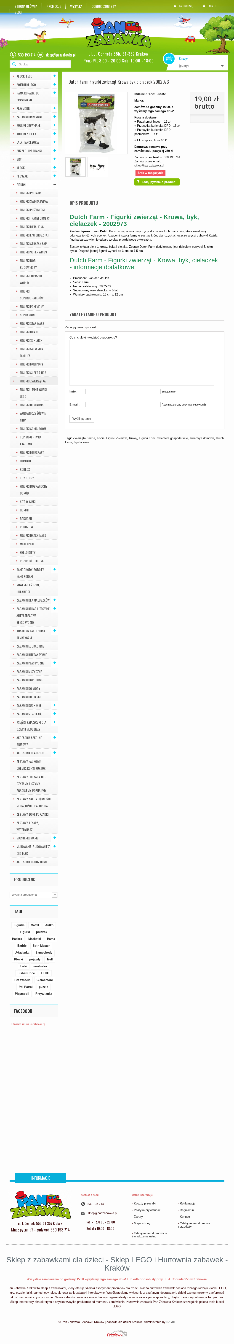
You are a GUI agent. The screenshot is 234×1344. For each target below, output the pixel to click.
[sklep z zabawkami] (40, 1204)
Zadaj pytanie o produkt (158, 182)
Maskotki (34, 939)
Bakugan (26, 518)
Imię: (73, 391)
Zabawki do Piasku (29, 696)
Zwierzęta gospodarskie (172, 438)
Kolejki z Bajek (26, 133)
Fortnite (26, 460)
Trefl (50, 959)
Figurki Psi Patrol (32, 192)
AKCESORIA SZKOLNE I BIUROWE (29, 741)
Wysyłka (76, 6)
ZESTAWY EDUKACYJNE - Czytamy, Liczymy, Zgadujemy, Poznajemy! (31, 783)
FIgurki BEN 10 (29, 331)
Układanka (22, 952)
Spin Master (41, 945)
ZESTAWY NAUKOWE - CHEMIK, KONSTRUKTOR (30, 765)
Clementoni (45, 980)
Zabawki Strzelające (30, 713)
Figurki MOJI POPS (31, 364)
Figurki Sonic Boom (33, 428)
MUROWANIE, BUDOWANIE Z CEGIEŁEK (33, 850)
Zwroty (138, 1216)
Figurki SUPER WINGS (33, 252)
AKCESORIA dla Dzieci (30, 752)
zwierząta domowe (202, 438)
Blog (18, 12)
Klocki (20, 167)
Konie (100, 438)
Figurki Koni (147, 438)
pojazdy (34, 959)
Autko (49, 925)
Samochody (43, 952)
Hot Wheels (22, 980)
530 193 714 (172, 157)
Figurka (19, 925)
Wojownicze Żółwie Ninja (33, 416)
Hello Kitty (27, 552)
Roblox (25, 469)
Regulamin (187, 1210)
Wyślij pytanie (81, 418)
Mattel (35, 925)
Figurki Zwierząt (116, 438)
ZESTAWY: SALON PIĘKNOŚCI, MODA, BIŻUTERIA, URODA (33, 802)
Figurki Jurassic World (31, 279)
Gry (18, 159)
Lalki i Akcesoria (27, 142)
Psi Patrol (26, 987)
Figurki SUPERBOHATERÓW (31, 294)
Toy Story (27, 477)
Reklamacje (187, 1203)
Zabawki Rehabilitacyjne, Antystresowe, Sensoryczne (33, 615)
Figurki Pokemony (32, 306)
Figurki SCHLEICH (31, 340)
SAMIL (171, 1322)
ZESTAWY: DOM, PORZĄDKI (32, 814)
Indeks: (139, 94)
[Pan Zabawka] (120, 32)
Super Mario (28, 314)
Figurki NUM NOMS (31, 404)
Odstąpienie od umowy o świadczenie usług (149, 1234)
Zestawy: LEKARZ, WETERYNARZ (27, 826)
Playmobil (22, 993)
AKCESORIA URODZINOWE (31, 861)
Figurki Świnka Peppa (34, 201)
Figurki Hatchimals (33, 535)
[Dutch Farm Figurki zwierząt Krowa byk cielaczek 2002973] (75, 167)
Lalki (23, 966)
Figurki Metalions (32, 226)
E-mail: (74, 404)
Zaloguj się (186, 6)
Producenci (25, 879)
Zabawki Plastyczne (30, 663)
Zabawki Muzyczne (29, 671)
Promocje (54, 6)
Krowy (133, 438)
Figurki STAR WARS (32, 323)
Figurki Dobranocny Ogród (33, 489)
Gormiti (25, 510)
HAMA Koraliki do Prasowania (28, 96)
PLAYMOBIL (23, 108)
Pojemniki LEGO (26, 84)
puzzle (43, 987)
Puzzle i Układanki (29, 150)
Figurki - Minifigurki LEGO (33, 393)
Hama (51, 939)
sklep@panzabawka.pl (149, 165)
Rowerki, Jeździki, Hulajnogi (28, 588)
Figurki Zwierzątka (33, 381)
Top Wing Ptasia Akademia (30, 440)
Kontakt (185, 1216)
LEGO (45, 973)
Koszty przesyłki (145, 1203)
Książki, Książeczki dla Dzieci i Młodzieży (31, 725)
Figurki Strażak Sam (33, 243)
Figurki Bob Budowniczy (28, 264)
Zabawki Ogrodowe (29, 679)
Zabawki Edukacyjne (30, 646)
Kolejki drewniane (28, 125)
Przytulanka (43, 993)
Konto (212, 6)
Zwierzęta (79, 438)
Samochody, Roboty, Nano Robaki (30, 573)
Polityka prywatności (147, 1210)
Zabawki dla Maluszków (33, 600)
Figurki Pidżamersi (32, 209)
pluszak (41, 932)
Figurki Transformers (35, 218)
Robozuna (27, 526)
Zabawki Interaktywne (31, 654)
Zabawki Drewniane (29, 116)
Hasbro (17, 939)
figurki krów (81, 442)
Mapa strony (142, 1223)
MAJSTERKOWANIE (27, 838)
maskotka (40, 966)
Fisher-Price (26, 973)
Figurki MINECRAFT (32, 452)
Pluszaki (22, 176)
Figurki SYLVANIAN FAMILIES (31, 352)
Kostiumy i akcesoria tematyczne (30, 634)
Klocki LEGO (24, 76)
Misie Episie (27, 543)
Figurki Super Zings (33, 372)
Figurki (21, 184)
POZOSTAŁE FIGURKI (32, 560)
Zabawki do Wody (28, 688)
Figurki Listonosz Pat (34, 235)
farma (91, 438)
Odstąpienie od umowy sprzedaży (194, 1225)
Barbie (22, 945)
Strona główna (26, 6)
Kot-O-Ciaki (27, 501)
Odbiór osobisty (104, 6)
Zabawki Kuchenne (28, 705)
